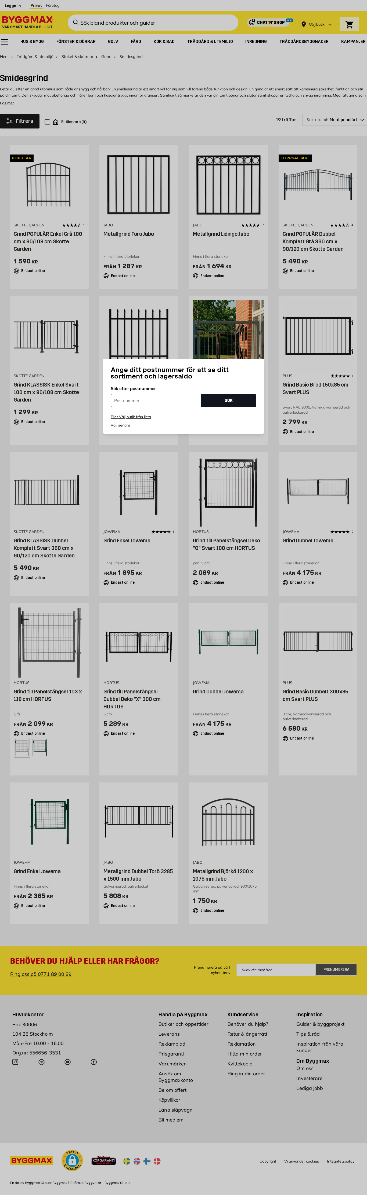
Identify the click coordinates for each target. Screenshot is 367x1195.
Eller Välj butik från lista (131, 416)
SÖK (229, 400)
